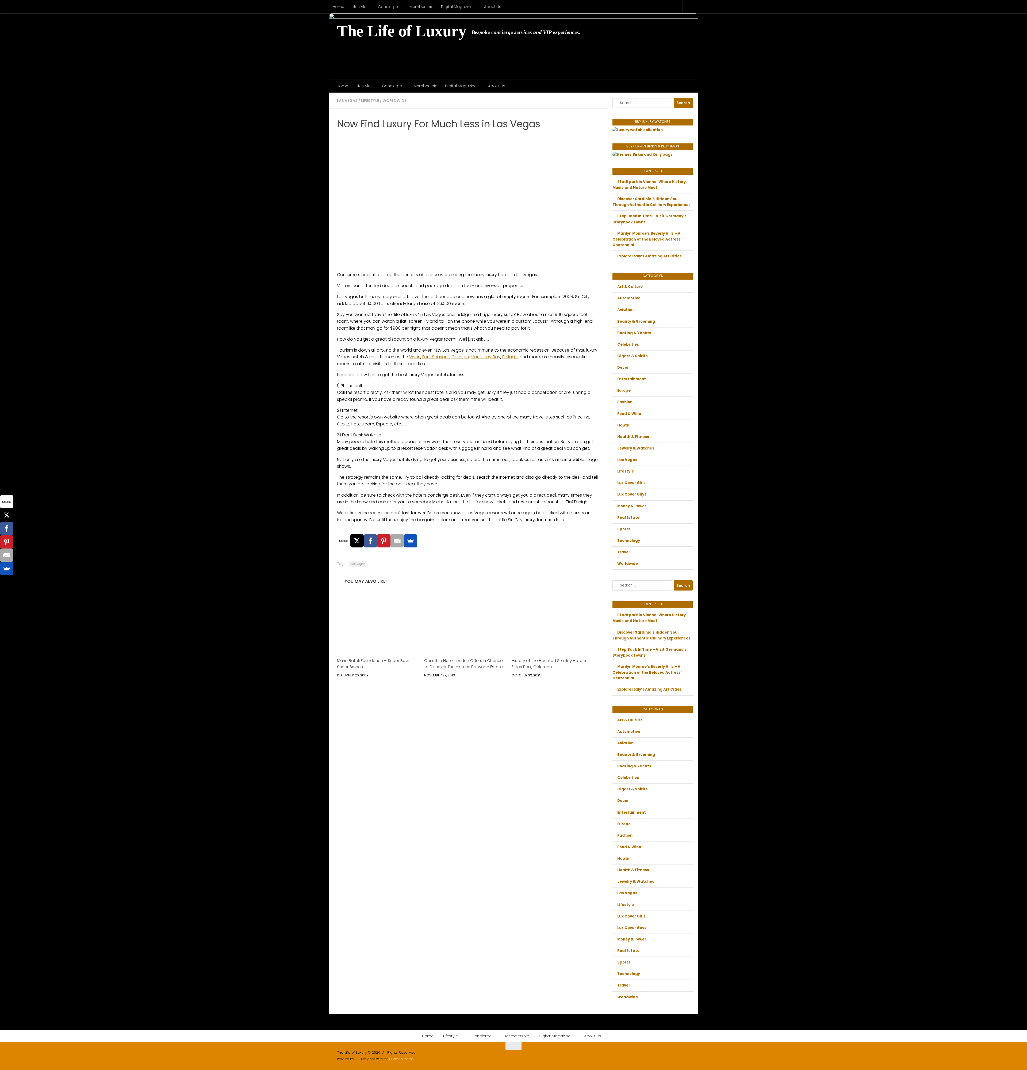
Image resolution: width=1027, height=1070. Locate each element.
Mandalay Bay (485, 357)
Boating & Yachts (634, 333)
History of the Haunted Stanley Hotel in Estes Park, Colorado (550, 663)
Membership (421, 6)
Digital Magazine (457, 6)
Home (338, 6)
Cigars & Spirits (632, 356)
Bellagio (510, 357)
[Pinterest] (383, 540)
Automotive (628, 298)
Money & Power (631, 506)
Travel (623, 552)
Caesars (460, 357)
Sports (623, 529)
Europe (624, 390)
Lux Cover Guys (631, 494)
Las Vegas (347, 100)
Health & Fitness (633, 436)
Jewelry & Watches (635, 448)
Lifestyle (359, 6)
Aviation (625, 309)
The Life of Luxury (401, 31)
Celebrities (628, 344)
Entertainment (631, 379)
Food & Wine (629, 413)
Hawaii (623, 425)
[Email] (397, 540)
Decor (623, 367)
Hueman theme (401, 1059)
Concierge (388, 6)
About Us (492, 6)
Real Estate (628, 517)
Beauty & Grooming (636, 321)
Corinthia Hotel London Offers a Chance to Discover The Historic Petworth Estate (463, 663)
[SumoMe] (410, 540)
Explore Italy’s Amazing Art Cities (649, 256)
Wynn (414, 357)
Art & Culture (630, 286)
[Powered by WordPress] (356, 1059)
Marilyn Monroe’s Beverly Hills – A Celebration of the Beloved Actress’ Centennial (647, 239)
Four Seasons (436, 357)
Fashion (625, 402)
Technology (628, 540)
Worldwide (394, 100)
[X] (357, 540)
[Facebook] (370, 540)
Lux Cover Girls (631, 482)
